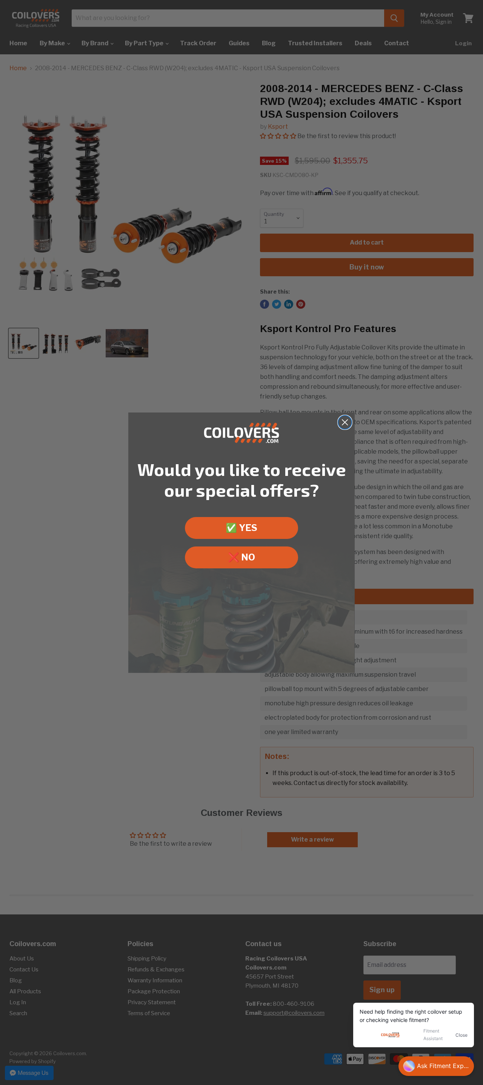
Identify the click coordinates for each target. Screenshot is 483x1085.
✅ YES (241, 527)
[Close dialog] (345, 422)
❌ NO (241, 557)
